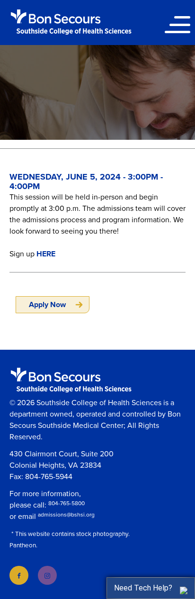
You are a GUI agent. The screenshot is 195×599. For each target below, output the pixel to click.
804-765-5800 (66, 503)
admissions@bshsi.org (66, 514)
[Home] (71, 22)
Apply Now (47, 304)
